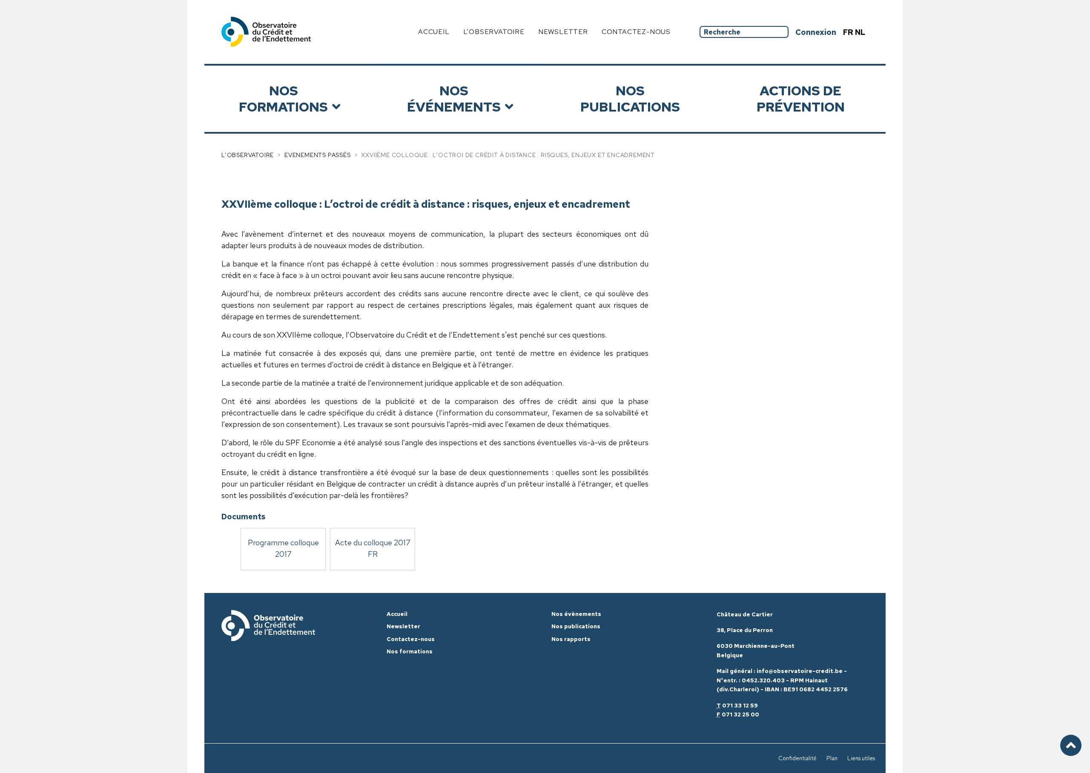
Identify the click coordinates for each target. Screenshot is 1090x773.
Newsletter (563, 31)
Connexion (815, 32)
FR (849, 32)
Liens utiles (861, 758)
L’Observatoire (247, 155)
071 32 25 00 (740, 714)
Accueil (434, 31)
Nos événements (454, 98)
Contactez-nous (636, 31)
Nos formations (283, 98)
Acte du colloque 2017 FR (372, 548)
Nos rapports (571, 639)
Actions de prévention (801, 98)
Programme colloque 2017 (283, 548)
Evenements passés (317, 155)
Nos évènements (576, 614)
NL (860, 32)
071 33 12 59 (740, 705)
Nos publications (630, 98)
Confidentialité (797, 758)
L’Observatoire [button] (494, 31)
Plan (832, 758)
